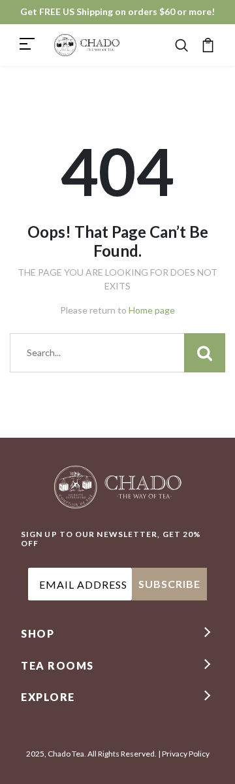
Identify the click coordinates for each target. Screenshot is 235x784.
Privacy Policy (186, 754)
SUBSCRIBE (169, 584)
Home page (152, 310)
